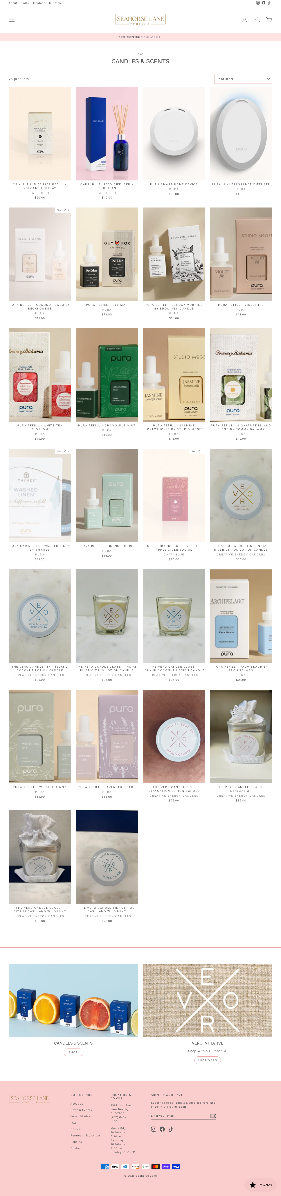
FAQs (25, 3)
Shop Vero (208, 1060)
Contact (39, 3)
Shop (73, 1052)
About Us (76, 1103)
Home (139, 54)
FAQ (73, 1122)
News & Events (81, 1110)
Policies (76, 1141)
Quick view (40, 176)
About (13, 3)
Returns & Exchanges (85, 1135)
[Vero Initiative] (207, 1000)
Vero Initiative (80, 1116)
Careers (76, 1129)
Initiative (55, 3)
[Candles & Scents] (73, 1000)
